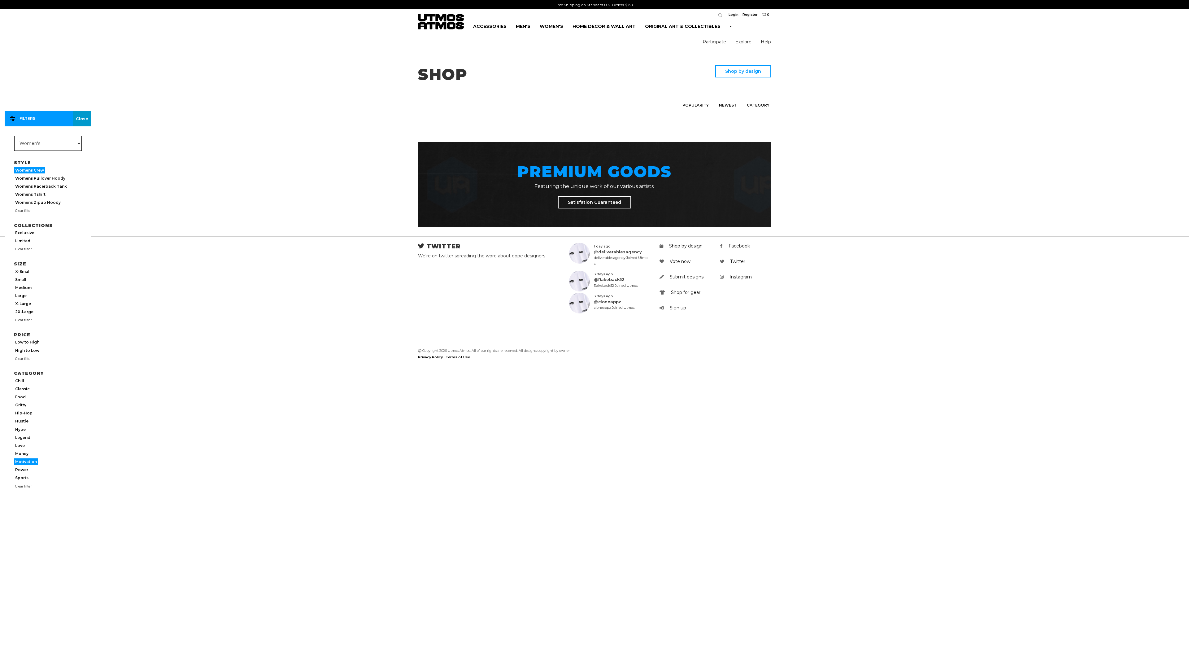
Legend (22, 437)
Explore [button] (743, 42)
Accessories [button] (490, 26)
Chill (19, 380)
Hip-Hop (24, 413)
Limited (22, 240)
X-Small (23, 271)
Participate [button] (714, 42)
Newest (728, 105)
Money (21, 453)
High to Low (27, 350)
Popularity (695, 105)
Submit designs (686, 277)
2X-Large (24, 311)
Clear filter (23, 210)
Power (21, 469)
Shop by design (743, 71)
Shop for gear (685, 292)
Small (20, 279)
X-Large (23, 303)
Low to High (27, 342)
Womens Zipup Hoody (38, 202)
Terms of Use (458, 357)
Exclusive (24, 232)
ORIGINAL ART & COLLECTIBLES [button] (683, 26)
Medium (23, 287)
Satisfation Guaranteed (594, 202)
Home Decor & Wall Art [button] (604, 26)
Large (21, 295)
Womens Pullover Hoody (40, 178)
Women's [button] (551, 26)
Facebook (738, 246)
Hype (20, 429)
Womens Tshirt (30, 194)
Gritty (20, 405)
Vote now (679, 261)
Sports (21, 477)
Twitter (737, 261)
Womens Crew (29, 170)
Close (82, 118)
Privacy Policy (430, 357)
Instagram (740, 277)
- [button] (731, 26)
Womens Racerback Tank (41, 186)
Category (758, 105)
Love (20, 445)
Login (733, 14)
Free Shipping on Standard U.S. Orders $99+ (594, 4)
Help (766, 42)
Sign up (677, 308)
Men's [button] (523, 26)
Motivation (26, 461)
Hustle (21, 421)
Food (20, 397)
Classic (22, 389)
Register (750, 14)
